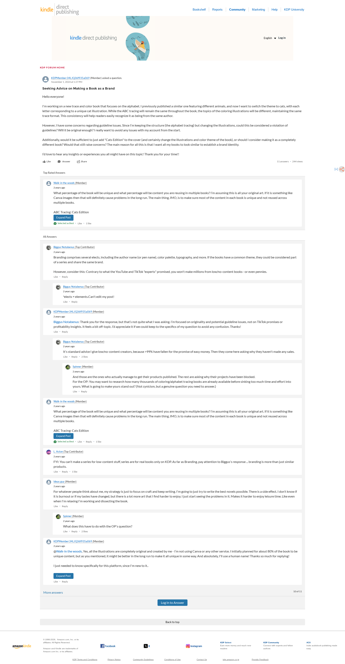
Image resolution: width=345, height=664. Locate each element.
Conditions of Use (172, 659)
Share (84, 161)
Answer (66, 161)
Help (275, 9)
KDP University (294, 9)
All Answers (50, 236)
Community (237, 9)
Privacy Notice (114, 659)
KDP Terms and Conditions (84, 659)
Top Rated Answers (54, 172)
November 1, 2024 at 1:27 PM (66, 81)
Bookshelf (199, 9)
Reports (217, 9)
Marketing (258, 9)
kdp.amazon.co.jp (231, 659)
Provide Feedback (260, 659)
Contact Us (202, 659)
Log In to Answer (172, 602)
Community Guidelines (143, 659)
